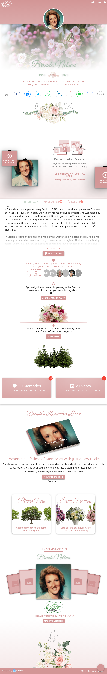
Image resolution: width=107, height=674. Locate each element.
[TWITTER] (38, 94)
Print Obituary (55, 254)
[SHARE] (90, 94)
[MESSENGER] (27, 94)
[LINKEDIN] (59, 94)
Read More (53, 248)
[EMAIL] (69, 94)
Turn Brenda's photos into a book (69, 175)
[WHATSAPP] (48, 94)
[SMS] (79, 94)
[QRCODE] (6, 94)
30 (50, 378)
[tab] (31, 201)
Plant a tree (53, 336)
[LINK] (100, 94)
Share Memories (55, 621)
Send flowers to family (53, 298)
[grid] (53, 165)
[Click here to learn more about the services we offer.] (53, 607)
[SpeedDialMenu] (100, 667)
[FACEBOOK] (17, 94)
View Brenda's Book (53, 477)
